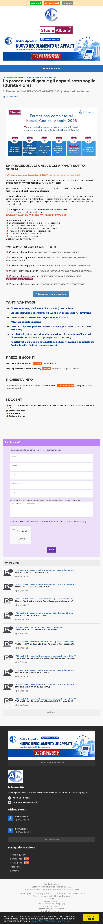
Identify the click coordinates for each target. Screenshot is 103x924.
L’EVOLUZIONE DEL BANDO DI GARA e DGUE (60, 276)
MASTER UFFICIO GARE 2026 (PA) (45, 671)
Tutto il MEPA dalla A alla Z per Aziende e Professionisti (44, 643)
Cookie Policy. (37, 920)
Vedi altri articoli (51, 839)
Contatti (14, 871)
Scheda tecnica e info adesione (51, 294)
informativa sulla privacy (75, 521)
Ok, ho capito (90, 917)
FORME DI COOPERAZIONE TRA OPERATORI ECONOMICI (65, 271)
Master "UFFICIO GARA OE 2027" (45, 586)
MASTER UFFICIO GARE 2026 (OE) (45, 686)
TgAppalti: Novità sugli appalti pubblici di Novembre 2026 (45, 657)
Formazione (21, 829)
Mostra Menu (53, 68)
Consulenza (21, 817)
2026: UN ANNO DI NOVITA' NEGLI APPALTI (39, 628)
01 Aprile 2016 (24, 820)
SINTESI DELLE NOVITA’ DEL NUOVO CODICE (58, 252)
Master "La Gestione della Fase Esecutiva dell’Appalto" (44, 600)
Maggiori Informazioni (58, 920)
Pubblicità (15, 867)
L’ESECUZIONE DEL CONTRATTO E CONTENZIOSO (62, 284)
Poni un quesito (18, 855)
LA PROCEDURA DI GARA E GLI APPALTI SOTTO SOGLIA (64, 265)
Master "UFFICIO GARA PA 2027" (45, 571)
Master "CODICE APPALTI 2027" (44, 614)
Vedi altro (51, 712)
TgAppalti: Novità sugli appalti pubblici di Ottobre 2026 (45, 700)
